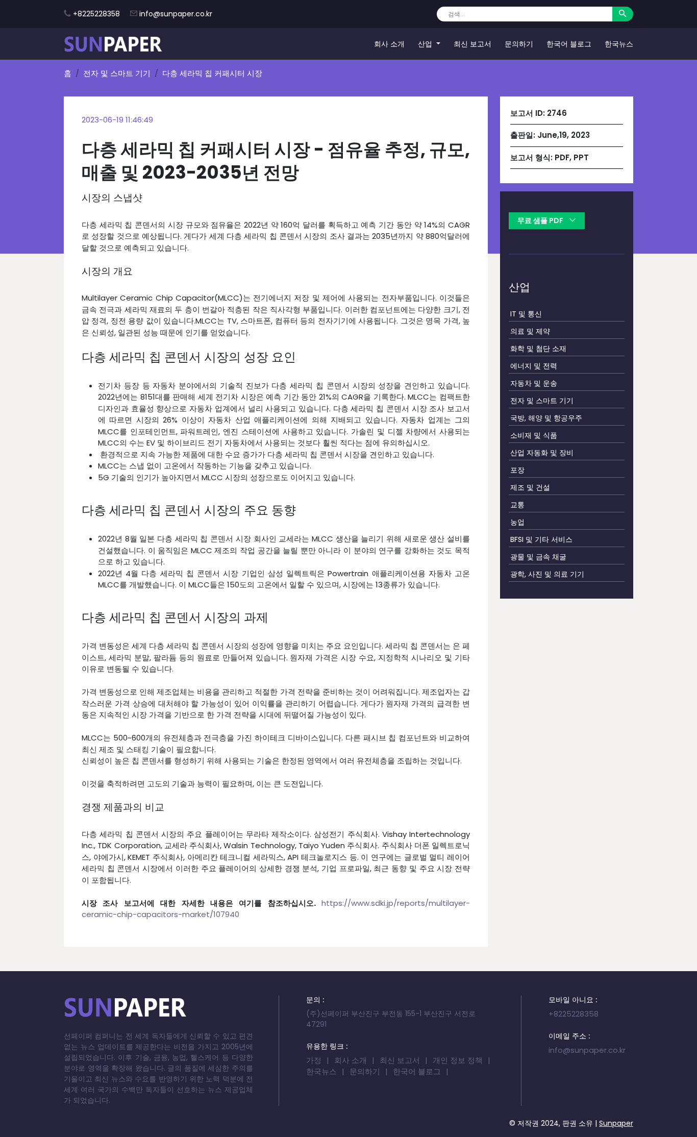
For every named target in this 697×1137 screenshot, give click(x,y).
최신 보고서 (472, 43)
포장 (517, 470)
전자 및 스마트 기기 (117, 73)
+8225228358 (96, 14)
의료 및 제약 (530, 331)
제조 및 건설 (530, 487)
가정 (313, 1060)
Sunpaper (616, 1123)
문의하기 (519, 43)
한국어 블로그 (568, 43)
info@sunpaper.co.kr (175, 14)
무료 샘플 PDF (541, 220)
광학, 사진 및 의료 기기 (547, 574)
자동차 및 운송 (533, 383)
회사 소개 (389, 43)
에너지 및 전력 (533, 366)
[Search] (622, 14)
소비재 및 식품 (533, 435)
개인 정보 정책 (458, 1060)
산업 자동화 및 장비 (542, 453)
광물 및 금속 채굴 (538, 557)
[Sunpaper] (113, 44)
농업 (517, 522)
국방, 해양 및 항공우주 (546, 418)
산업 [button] (426, 43)
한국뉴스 (619, 43)
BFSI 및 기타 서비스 (541, 539)
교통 (517, 505)
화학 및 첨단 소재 (538, 348)
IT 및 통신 (526, 314)
